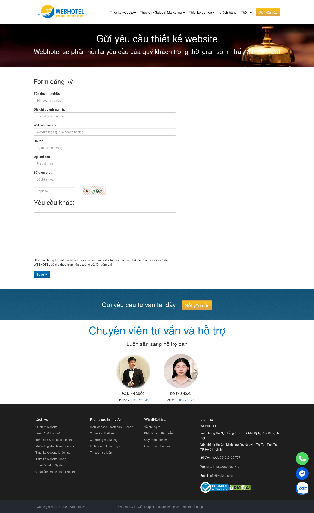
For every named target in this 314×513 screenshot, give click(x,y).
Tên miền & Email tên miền (53, 439)
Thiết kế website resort (50, 459)
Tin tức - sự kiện (101, 452)
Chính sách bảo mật (158, 446)
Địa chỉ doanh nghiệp (49, 109)
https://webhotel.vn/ (226, 466)
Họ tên (38, 141)
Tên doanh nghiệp (47, 93)
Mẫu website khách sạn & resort (111, 427)
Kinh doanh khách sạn (105, 446)
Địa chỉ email (43, 156)
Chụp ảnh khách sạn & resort (55, 471)
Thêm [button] (245, 12)
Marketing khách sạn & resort (55, 446)
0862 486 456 (187, 400)
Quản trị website (46, 427)
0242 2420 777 (230, 457)
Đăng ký (42, 274)
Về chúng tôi (152, 427)
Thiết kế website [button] (122, 12)
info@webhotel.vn (222, 475)
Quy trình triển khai (157, 439)
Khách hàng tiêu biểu (158, 433)
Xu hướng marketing (103, 439)
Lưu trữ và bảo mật (48, 433)
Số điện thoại (43, 172)
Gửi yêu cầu (267, 12)
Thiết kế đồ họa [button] (200, 12)
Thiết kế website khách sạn (53, 452)
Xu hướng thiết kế (102, 433)
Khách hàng (228, 12)
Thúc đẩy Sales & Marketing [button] (161, 12)
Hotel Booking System (50, 465)
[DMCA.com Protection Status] (240, 487)
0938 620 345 (139, 400)
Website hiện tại (45, 125)
